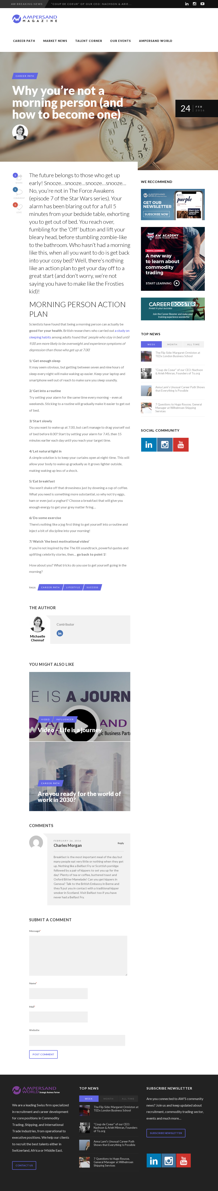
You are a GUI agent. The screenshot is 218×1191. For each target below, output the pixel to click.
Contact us (24, 1165)
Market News (55, 41)
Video (45, 719)
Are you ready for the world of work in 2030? (79, 797)
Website (34, 1030)
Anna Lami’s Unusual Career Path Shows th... (90, 4)
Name (33, 983)
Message (35, 931)
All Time (193, 344)
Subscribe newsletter (166, 1133)
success (92, 587)
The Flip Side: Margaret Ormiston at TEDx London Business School (177, 354)
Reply (121, 843)
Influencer (65, 719)
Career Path (24, 41)
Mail (32, 1006)
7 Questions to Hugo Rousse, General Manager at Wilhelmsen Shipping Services (178, 408)
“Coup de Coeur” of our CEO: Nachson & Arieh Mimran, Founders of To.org (179, 371)
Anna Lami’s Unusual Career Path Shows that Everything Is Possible (180, 388)
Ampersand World (155, 41)
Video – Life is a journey (70, 730)
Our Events (120, 41)
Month (172, 344)
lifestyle (73, 587)
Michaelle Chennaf (37, 638)
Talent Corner (88, 41)
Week (151, 344)
